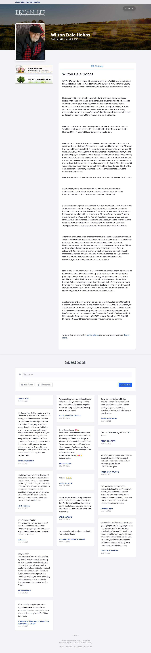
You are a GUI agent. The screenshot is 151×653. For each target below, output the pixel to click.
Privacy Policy (68, 643)
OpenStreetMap (78, 646)
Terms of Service (81, 643)
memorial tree (92, 335)
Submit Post (125, 385)
